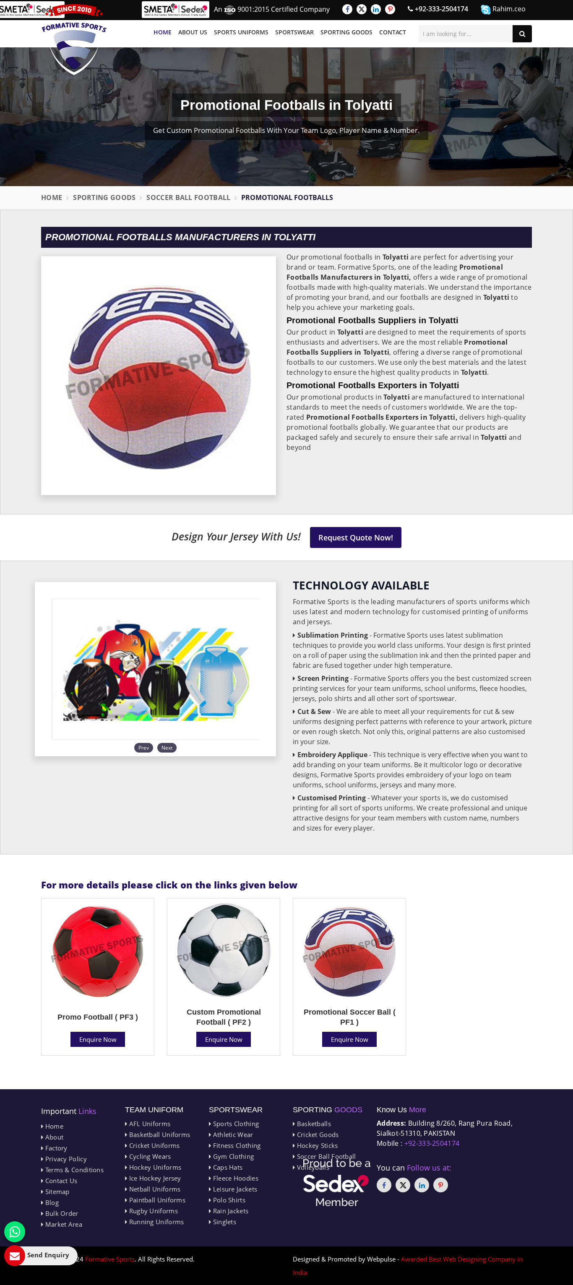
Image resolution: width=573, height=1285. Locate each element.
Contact (392, 32)
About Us (192, 32)
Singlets (223, 1222)
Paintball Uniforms (156, 1200)
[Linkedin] (376, 9)
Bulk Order (60, 1213)
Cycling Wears (149, 1156)
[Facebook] (347, 9)
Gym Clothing (232, 1156)
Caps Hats (226, 1167)
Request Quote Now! (355, 537)
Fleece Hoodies (234, 1178)
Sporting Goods (346, 32)
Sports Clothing (235, 1123)
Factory (55, 1148)
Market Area (62, 1224)
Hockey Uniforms (154, 1167)
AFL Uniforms (148, 1123)
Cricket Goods (317, 1134)
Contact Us (60, 1180)
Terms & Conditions (73, 1170)
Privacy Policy (65, 1159)
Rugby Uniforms (152, 1211)
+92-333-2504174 (440, 8)
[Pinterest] (390, 9)
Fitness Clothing (235, 1145)
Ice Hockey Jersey (154, 1178)
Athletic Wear (232, 1134)
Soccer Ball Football (188, 197)
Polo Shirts (228, 1200)
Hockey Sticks (316, 1145)
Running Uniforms (155, 1222)
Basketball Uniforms (158, 1134)
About (53, 1137)
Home (163, 32)
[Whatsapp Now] (14, 1231)
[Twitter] (362, 9)
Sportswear (294, 32)
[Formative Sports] (74, 39)
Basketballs (313, 1123)
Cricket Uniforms (153, 1145)
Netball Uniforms (153, 1189)
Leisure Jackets (234, 1189)
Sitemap (56, 1191)
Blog (51, 1202)
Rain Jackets (229, 1211)
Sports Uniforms (241, 32)
